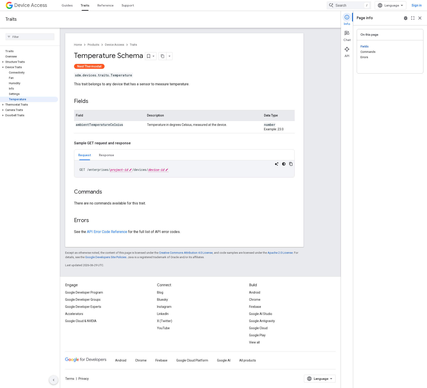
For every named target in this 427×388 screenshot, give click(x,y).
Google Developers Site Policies (105, 257)
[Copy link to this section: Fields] (92, 101)
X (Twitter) (164, 321)
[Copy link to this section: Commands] (106, 192)
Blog (160, 292)
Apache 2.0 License (280, 252)
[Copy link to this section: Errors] (93, 220)
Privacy (84, 378)
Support (128, 5)
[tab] (84, 155)
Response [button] (106, 155)
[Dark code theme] (283, 163)
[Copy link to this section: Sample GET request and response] (135, 143)
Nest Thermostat (89, 66)
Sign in (417, 5)
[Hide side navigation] (53, 380)
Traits (85, 5)
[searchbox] (29, 36)
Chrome (254, 299)
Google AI (223, 360)
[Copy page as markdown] (163, 56)
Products (93, 44)
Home (78, 44)
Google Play (257, 335)
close (420, 18)
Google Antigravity (262, 321)
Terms (69, 378)
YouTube (163, 328)
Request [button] (84, 155)
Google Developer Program (84, 292)
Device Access (30, 5)
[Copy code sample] (290, 163)
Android (254, 292)
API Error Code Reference (107, 232)
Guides (67, 5)
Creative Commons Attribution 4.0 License (186, 252)
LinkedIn (163, 314)
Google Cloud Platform (192, 360)
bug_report (405, 18)
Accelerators (74, 314)
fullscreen (412, 18)
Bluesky (162, 299)
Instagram (164, 306)
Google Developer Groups (83, 299)
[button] (29, 62)
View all (254, 342)
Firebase (255, 306)
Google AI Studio (260, 314)
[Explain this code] (276, 163)
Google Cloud (258, 328)
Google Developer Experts (83, 306)
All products (247, 360)
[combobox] (349, 5)
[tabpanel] (184, 168)
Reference (105, 5)
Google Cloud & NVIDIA (81, 321)
